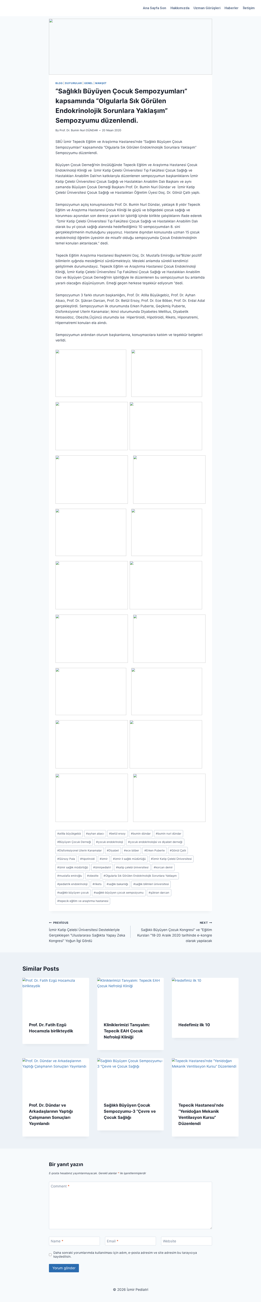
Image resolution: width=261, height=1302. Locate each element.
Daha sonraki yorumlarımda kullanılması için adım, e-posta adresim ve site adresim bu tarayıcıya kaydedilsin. (125, 1255)
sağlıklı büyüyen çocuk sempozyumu (119, 892)
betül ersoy (117, 833)
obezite (92, 875)
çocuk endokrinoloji (109, 842)
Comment (60, 1186)
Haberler (232, 8)
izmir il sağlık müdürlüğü (129, 858)
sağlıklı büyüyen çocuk (73, 892)
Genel (88, 83)
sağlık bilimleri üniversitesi (151, 884)
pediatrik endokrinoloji (72, 884)
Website (169, 1241)
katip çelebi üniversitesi (132, 867)
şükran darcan (159, 892)
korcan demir (163, 867)
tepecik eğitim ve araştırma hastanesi (82, 901)
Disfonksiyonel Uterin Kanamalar (79, 850)
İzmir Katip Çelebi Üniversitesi (171, 858)
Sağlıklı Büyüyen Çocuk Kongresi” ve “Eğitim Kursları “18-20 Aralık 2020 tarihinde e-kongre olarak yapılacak (174, 932)
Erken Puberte (154, 850)
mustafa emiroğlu (69, 875)
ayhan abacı (95, 833)
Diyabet (113, 850)
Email (112, 1241)
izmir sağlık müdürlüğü (72, 867)
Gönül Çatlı (178, 850)
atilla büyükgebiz (69, 833)
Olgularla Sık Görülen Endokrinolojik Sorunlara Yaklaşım (140, 875)
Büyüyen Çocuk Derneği (74, 842)
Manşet (101, 83)
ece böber (131, 850)
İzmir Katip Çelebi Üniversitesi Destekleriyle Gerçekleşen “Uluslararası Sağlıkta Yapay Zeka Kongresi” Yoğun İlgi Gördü (87, 932)
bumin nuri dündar (168, 833)
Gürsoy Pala (66, 858)
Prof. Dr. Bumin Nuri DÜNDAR (79, 130)
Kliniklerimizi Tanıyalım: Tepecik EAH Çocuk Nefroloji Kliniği (127, 1030)
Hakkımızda (179, 8)
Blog (59, 83)
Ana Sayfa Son (154, 8)
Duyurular (73, 83)
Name (57, 1241)
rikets (97, 884)
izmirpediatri (102, 867)
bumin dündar (141, 833)
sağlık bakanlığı (117, 884)
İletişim (249, 8)
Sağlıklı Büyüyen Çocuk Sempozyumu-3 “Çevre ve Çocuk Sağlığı (130, 1111)
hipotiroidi (87, 858)
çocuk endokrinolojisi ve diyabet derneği (155, 842)
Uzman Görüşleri (207, 8)
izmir (104, 858)
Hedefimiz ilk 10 (194, 1024)
